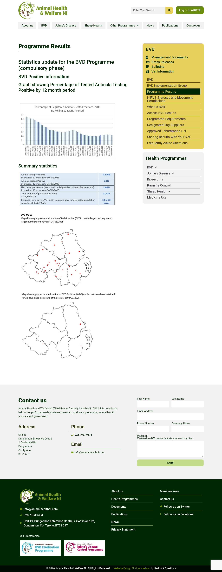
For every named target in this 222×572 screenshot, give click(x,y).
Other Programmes (122, 25)
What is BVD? (156, 107)
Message (165, 437)
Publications (170, 25)
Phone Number (145, 423)
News (150, 25)
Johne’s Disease (65, 25)
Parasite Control (159, 185)
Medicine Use (157, 197)
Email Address (145, 411)
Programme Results (161, 91)
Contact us (193, 25)
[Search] (169, 10)
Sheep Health (93, 25)
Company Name (180, 423)
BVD (44, 25)
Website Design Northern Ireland (132, 568)
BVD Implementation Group (167, 85)
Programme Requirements (166, 119)
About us (27, 25)
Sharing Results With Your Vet (168, 137)
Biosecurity (155, 179)
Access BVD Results (161, 113)
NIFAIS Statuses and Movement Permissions (170, 99)
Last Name (177, 399)
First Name (143, 399)
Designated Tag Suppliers (165, 125)
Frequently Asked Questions (167, 143)
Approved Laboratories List (166, 131)
